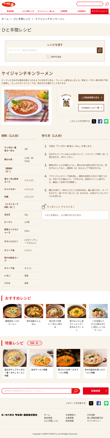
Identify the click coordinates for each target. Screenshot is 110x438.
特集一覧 (34, 343)
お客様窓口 (81, 11)
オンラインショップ (99, 11)
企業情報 (63, 11)
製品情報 (10, 11)
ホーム (47, 415)
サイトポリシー (94, 421)
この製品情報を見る (90, 97)
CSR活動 (91, 415)
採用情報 (70, 421)
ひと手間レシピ (28, 11)
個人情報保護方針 (95, 418)
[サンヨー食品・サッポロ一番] (8, 4)
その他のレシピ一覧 (90, 108)
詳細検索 (95, 391)
